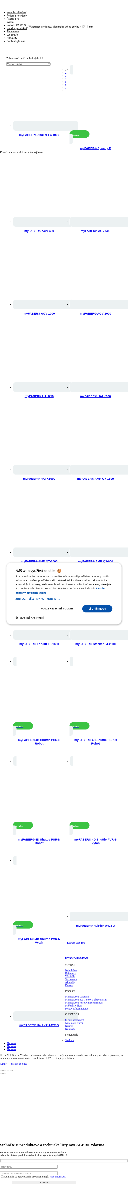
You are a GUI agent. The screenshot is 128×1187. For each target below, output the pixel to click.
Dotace (69, 985)
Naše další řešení (74, 1023)
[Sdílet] (8, 1070)
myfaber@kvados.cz (76, 957)
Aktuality (12, 37)
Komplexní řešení (16, 12)
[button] (64, 598)
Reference (70, 973)
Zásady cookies (19, 1063)
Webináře (12, 34)
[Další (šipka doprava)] (4, 1073)
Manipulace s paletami (77, 996)
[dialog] (64, 594)
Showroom (13, 31)
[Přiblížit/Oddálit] (1, 1070)
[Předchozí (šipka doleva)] (1, 1073)
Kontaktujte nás (16, 41)
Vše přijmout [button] (97, 608)
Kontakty (70, 1029)
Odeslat (44, 1182)
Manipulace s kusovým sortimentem (84, 1002)
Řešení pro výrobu (13, 20)
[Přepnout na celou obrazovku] (4, 1070)
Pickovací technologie (76, 1008)
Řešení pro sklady (17, 15)
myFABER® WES (16, 25)
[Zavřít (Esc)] (11, 1070)
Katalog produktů (17, 28)
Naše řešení (71, 970)
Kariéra (69, 1026)
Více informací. (57, 1176)
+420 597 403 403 (75, 943)
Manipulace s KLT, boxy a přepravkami (86, 999)
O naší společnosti (74, 1020)
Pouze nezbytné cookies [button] (57, 608)
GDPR (3, 1063)
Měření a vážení (73, 1005)
